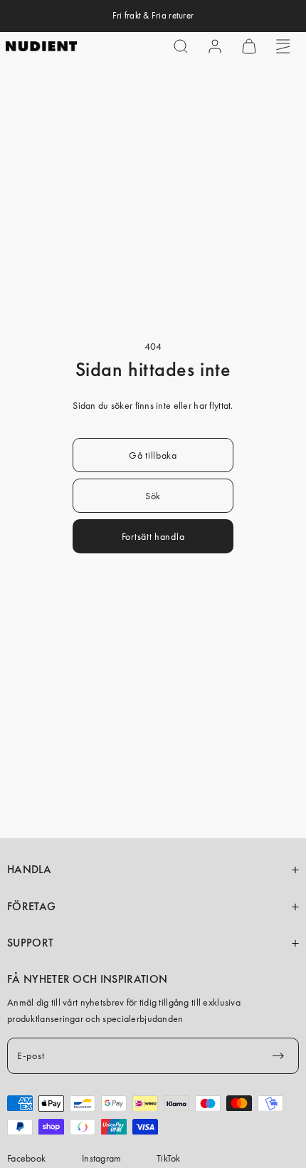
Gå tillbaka (153, 455)
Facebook (26, 1158)
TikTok (169, 1158)
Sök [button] (153, 495)
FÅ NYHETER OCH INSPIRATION (87, 979)
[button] (181, 46)
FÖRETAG (31, 907)
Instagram (102, 1158)
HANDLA (29, 869)
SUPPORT (30, 943)
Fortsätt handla (153, 536)
